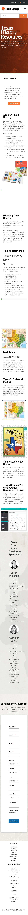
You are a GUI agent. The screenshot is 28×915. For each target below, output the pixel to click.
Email (11, 743)
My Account (13, 2)
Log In (24, 2)
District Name (13, 802)
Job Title (11, 760)
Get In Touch (14, 821)
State (10, 777)
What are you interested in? (14, 811)
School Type (12, 794)
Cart (19, 2)
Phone (11, 752)
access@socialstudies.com (16, 910)
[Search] (23, 16)
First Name (12, 726)
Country (11, 768)
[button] (25, 8)
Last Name (12, 735)
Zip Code (11, 785)
